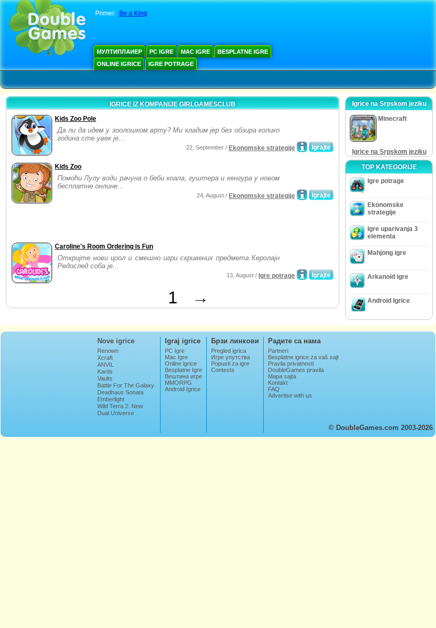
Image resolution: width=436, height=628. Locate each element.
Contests (222, 370)
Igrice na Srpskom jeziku (389, 151)
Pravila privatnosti (291, 363)
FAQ (274, 389)
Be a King (133, 13)
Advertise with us (290, 395)
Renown (108, 351)
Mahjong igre (386, 253)
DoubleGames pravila (296, 370)
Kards (105, 371)
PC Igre (161, 51)
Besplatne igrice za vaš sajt (303, 357)
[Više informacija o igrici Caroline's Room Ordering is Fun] (302, 274)
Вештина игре (183, 376)
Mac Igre (195, 51)
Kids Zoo (68, 166)
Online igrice (119, 64)
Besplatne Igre (242, 51)
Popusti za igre (230, 363)
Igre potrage (171, 64)
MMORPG (178, 382)
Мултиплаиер (119, 51)
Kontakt (278, 382)
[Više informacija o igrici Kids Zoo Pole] (302, 147)
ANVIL (105, 364)
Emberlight (110, 399)
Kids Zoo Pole (75, 118)
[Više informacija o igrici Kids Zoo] (302, 194)
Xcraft (105, 357)
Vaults (105, 378)
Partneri (278, 351)
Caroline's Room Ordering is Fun (104, 246)
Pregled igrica (228, 351)
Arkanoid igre (387, 276)
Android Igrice (388, 300)
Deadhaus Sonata (120, 392)
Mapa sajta (282, 376)
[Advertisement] (133, 224)
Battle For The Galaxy (125, 385)
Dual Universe (115, 413)
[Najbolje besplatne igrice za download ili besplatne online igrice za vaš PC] (48, 29)
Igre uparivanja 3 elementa (392, 232)
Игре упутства (230, 357)
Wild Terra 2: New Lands (120, 409)
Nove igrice (116, 341)
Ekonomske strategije (262, 148)
